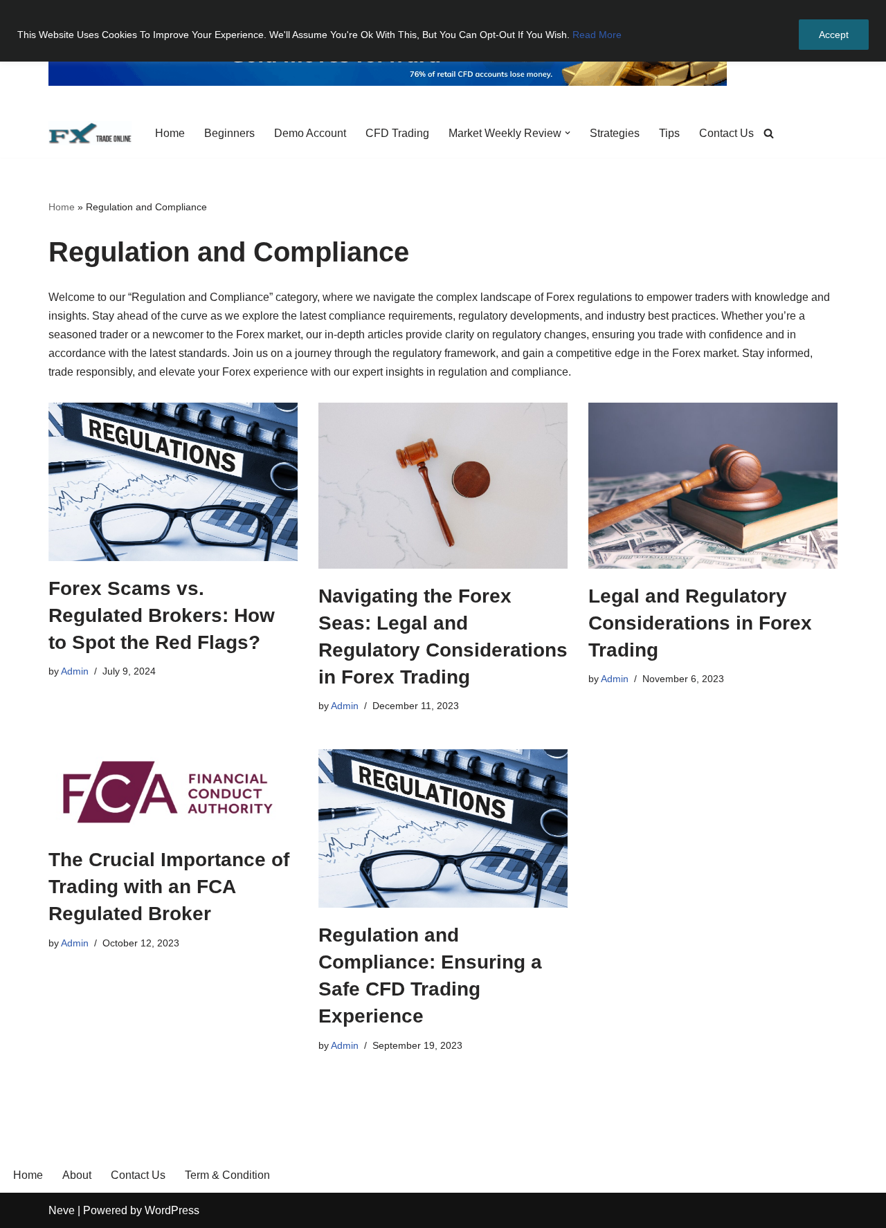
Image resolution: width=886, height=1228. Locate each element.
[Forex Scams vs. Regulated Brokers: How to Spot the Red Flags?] (173, 482)
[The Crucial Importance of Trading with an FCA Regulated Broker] (173, 790)
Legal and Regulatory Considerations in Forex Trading (700, 623)
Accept (834, 34)
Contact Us (726, 133)
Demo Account (310, 133)
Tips (669, 133)
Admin (75, 671)
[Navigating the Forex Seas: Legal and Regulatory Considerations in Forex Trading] (443, 486)
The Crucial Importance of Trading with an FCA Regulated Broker (168, 886)
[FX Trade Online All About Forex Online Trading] (90, 133)
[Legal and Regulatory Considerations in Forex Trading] (713, 486)
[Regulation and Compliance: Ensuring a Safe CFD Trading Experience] (443, 828)
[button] (567, 133)
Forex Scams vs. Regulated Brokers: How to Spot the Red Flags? (161, 615)
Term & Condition (227, 1175)
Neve (61, 1210)
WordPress (172, 1210)
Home (170, 133)
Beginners (229, 133)
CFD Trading (397, 133)
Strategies (615, 133)
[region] (443, 31)
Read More (597, 34)
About (76, 1175)
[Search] (768, 133)
